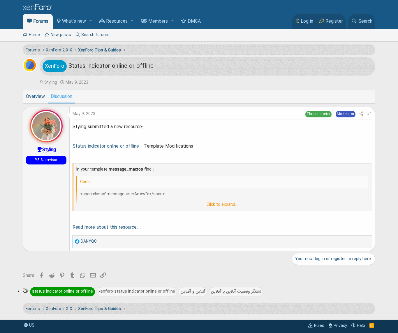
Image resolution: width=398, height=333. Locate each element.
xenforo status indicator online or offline (136, 291)
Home (34, 35)
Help (361, 326)
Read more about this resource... (107, 227)
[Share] (361, 114)
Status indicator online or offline (106, 146)
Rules (319, 326)
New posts (61, 35)
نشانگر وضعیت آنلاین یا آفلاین (236, 291)
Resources (117, 21)
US (31, 325)
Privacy (340, 326)
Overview (35, 96)
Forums (40, 21)
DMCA (194, 21)
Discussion (61, 96)
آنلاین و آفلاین (193, 291)
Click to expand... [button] (223, 204)
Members (158, 21)
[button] (91, 21)
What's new (74, 21)
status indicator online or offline (62, 291)
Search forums (95, 35)
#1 (369, 114)
